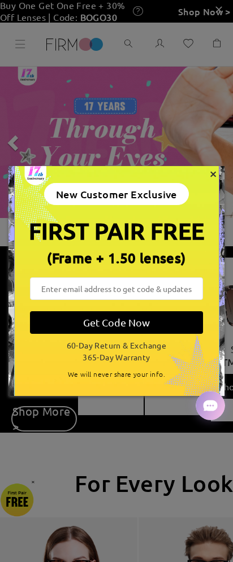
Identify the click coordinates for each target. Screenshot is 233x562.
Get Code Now (116, 322)
